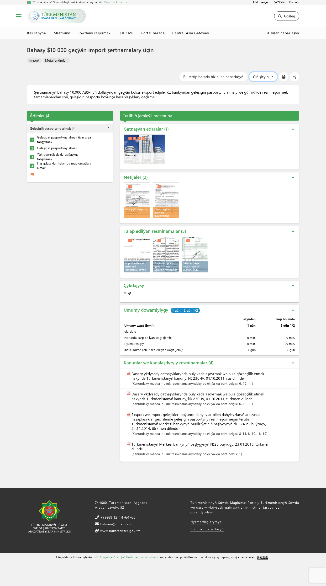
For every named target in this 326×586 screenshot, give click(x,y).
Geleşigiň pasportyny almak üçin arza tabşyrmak (64, 139)
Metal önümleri (56, 60)
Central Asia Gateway (190, 33)
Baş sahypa (36, 33)
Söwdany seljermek (94, 33)
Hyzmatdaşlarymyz (205, 521)
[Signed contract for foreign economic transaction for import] (166, 254)
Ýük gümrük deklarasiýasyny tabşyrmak (58, 156)
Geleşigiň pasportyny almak (57, 148)
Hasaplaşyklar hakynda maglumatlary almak (64, 165)
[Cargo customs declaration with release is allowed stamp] (195, 254)
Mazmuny (62, 33)
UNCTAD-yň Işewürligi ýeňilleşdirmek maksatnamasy (125, 557)
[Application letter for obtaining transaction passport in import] (137, 254)
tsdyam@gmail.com (115, 524)
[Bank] (144, 149)
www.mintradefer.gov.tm (120, 530)
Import (34, 60)
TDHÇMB (126, 33)
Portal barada (153, 33)
